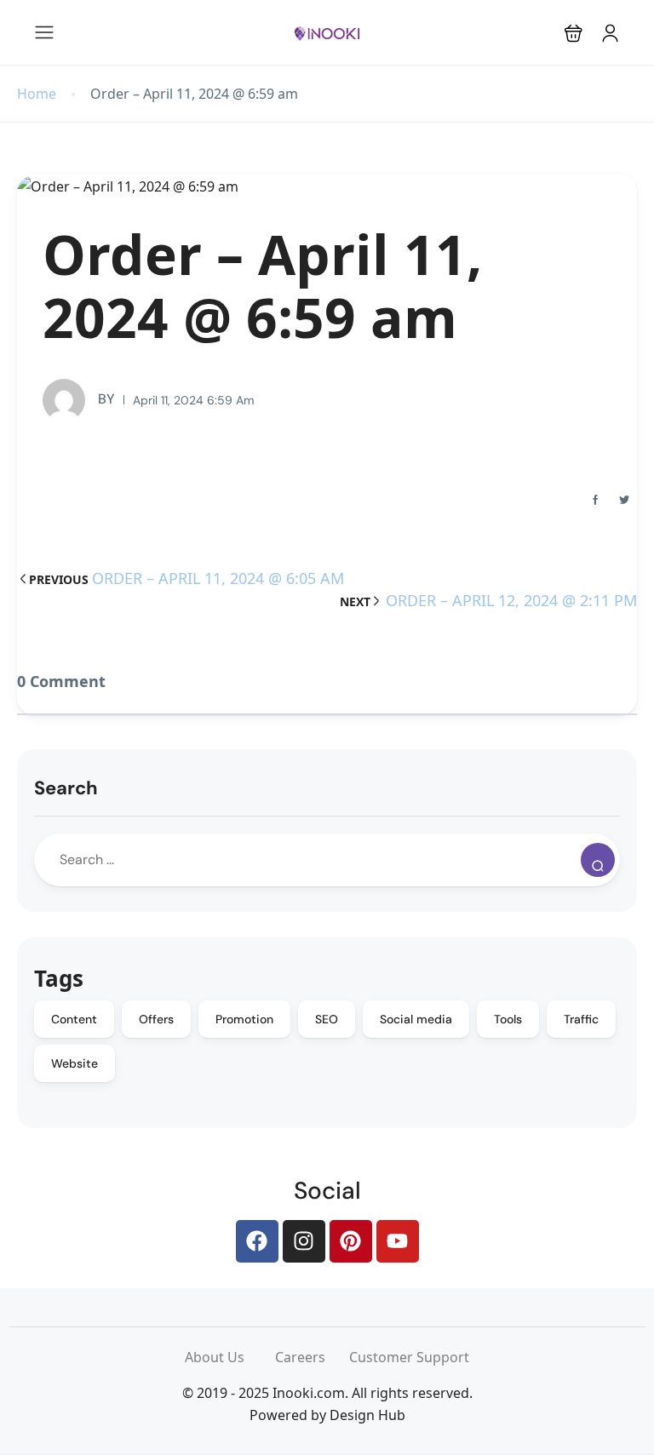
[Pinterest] (351, 1241)
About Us (230, 1357)
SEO (326, 1019)
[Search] (598, 860)
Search (66, 788)
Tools (508, 1019)
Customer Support (409, 1357)
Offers (156, 1019)
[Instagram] (304, 1241)
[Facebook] (257, 1241)
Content (74, 1019)
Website (74, 1063)
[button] (573, 33)
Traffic (581, 1019)
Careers (312, 1357)
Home (36, 94)
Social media (416, 1019)
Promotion (244, 1019)
